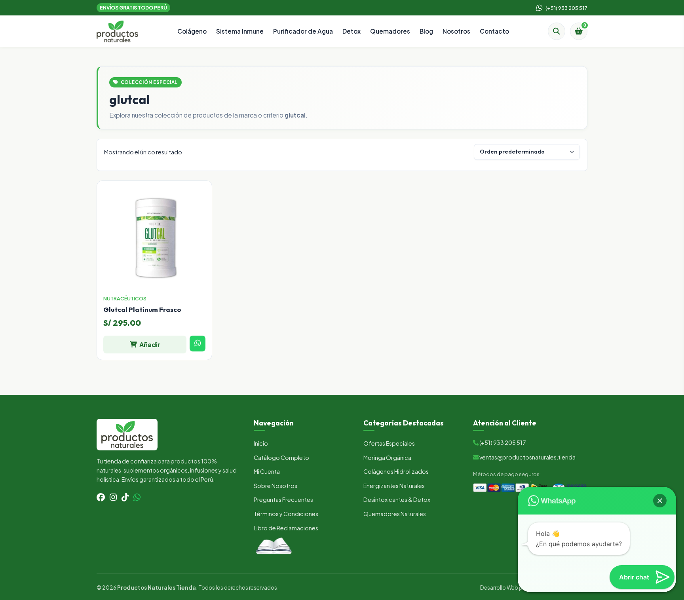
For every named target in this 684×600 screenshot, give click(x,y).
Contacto (494, 31)
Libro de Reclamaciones (286, 528)
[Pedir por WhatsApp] (197, 343)
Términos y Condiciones (286, 513)
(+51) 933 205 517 (566, 7)
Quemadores (390, 31)
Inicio (261, 443)
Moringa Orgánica (387, 457)
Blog (426, 31)
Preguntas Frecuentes (283, 499)
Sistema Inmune (240, 31)
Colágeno (192, 31)
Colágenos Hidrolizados (396, 471)
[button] (660, 500)
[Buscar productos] (556, 31)
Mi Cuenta (267, 471)
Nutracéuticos (124, 298)
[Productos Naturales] (117, 31)
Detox (351, 31)
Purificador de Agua (303, 31)
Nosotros (456, 31)
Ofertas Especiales (389, 443)
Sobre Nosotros (275, 485)
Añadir (149, 344)
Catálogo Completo (281, 457)
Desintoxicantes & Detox (396, 499)
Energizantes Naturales (394, 485)
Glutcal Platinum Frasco (142, 309)
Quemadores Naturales (394, 513)
